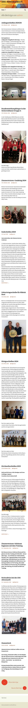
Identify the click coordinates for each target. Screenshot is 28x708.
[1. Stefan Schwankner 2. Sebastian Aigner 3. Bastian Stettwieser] (14, 214)
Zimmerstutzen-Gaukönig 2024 (13, 180)
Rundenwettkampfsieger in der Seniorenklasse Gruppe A (13, 110)
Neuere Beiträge (18, 688)
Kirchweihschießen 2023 (11, 466)
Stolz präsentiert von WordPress (8, 705)
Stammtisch (6, 643)
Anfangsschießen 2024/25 (11, 23)
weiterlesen (5, 282)
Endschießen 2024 (8, 232)
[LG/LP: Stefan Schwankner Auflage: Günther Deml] (14, 438)
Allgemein (14, 25)
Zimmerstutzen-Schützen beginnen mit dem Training (12, 545)
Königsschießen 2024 (9, 361)
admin (20, 15)
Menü (2, 10)
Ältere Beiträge (11, 682)
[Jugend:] (14, 410)
